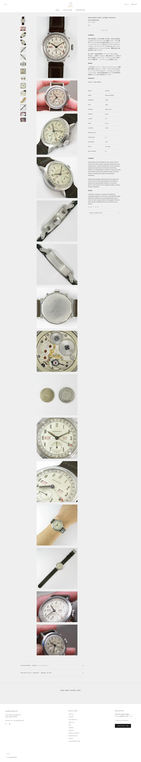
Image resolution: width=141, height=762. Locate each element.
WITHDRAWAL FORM (74, 741)
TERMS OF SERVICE (74, 733)
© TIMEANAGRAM (12, 757)
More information (95, 212)
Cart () (134, 4)
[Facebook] (93, 206)
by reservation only (19, 720)
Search (126, 4)
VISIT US (71, 714)
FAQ (70, 725)
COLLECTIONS (67, 10)
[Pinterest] (97, 206)
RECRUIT (71, 738)
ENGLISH (71, 730)
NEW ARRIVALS (73, 719)
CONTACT (71, 717)
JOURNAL (71, 727)
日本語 (5, 4)
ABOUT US (71, 722)
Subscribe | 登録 (123, 725)
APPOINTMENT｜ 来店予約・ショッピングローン (35, 665)
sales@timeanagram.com (11, 711)
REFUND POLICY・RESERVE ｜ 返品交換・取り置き (36, 672)
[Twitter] (95, 206)
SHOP (57, 10)
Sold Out (104, 30)
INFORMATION (80, 10)
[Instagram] (9, 724)
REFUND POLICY (73, 736)
